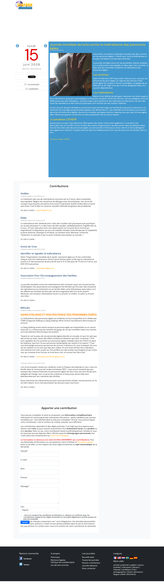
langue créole (119, 574)
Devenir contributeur (91, 563)
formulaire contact (85, 442)
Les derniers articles (60, 565)
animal (116, 565)
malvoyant (126, 567)
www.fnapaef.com (44, 210)
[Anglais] (119, 559)
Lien (22, 506)
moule (129, 572)
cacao (140, 565)
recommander (33, 84)
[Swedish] (127, 559)
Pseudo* (24, 451)
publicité (124, 565)
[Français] (115, 559)
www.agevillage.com (45, 268)
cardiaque (126, 569)
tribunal (116, 569)
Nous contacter (89, 568)
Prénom (24, 477)
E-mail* (24, 460)
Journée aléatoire (89, 565)
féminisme (131, 574)
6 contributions (57, 50)
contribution (33, 89)
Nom (23, 468)
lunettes (117, 567)
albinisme (138, 572)
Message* (25, 486)
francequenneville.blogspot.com (50, 356)
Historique (55, 557)
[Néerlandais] (123, 559)
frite (134, 569)
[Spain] (135, 559)
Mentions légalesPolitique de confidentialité (62, 561)
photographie (119, 572)
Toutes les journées (90, 560)
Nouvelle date (88, 557)
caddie (133, 565)
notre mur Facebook (59, 435)
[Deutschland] (131, 559)
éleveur (136, 567)
